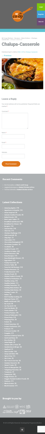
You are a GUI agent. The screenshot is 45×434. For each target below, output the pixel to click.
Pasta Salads (10, 310)
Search (40, 21)
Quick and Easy (11, 338)
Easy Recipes (10, 256)
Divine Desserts (11, 253)
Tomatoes (9, 372)
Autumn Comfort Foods (13, 215)
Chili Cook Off (10, 235)
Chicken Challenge (12, 233)
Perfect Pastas (11, 313)
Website (4, 152)
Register (41, 14)
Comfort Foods (11, 249)
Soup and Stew (11, 354)
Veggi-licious (10, 376)
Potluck (8, 329)
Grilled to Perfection (13, 278)
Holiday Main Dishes (12, 288)
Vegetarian (10, 374)
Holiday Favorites (12, 285)
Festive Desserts (11, 269)
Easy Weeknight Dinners (14, 258)
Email (4, 142)
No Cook (8, 304)
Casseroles (10, 228)
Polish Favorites (11, 324)
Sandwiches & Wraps (13, 347)
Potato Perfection (12, 326)
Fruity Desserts (11, 272)
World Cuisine (10, 386)
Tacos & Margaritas (12, 367)
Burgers (8, 226)
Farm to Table (10, 265)
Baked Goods (10, 217)
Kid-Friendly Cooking (13, 297)
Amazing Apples (11, 208)
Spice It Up (9, 356)
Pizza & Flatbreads (12, 315)
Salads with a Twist (12, 344)
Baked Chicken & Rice (26, 187)
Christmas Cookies (12, 244)
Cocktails (9, 247)
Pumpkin (9, 333)
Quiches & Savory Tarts (14, 335)
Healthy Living (11, 281)
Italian (7, 294)
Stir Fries (9, 358)
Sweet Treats (10, 365)
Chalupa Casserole (31, 52)
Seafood (8, 349)
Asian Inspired (10, 212)
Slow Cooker (10, 351)
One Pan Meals (10, 308)
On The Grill (10, 306)
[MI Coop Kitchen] (22, 14)
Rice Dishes (9, 340)
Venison (9, 381)
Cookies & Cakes (12, 251)
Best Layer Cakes (11, 219)
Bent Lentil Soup (22, 185)
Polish (7, 322)
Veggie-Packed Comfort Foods (16, 379)
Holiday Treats (10, 292)
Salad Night (9, 342)
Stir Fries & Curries (12, 360)
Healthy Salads (11, 283)
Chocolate (9, 240)
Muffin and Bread (12, 301)
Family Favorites (11, 263)
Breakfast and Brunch (13, 221)
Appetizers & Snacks (13, 210)
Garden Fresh (10, 274)
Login (41, 7)
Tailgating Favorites (12, 370)
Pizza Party (10, 317)
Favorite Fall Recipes (13, 267)
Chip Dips (9, 237)
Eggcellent (9, 260)
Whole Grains (10, 383)
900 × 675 (21, 52)
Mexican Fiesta (11, 299)
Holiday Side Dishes (12, 290)
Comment (5, 111)
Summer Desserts (12, 363)
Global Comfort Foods (13, 276)
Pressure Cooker (11, 331)
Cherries (9, 231)
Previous (6, 56)
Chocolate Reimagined (13, 242)
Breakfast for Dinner (12, 224)
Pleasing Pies (10, 319)
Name (4, 132)
